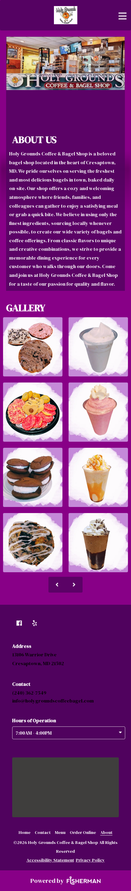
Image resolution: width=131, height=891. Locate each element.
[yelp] (35, 623)
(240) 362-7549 (29, 692)
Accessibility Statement (50, 860)
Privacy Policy (90, 860)
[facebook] (20, 623)
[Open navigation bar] (122, 16)
